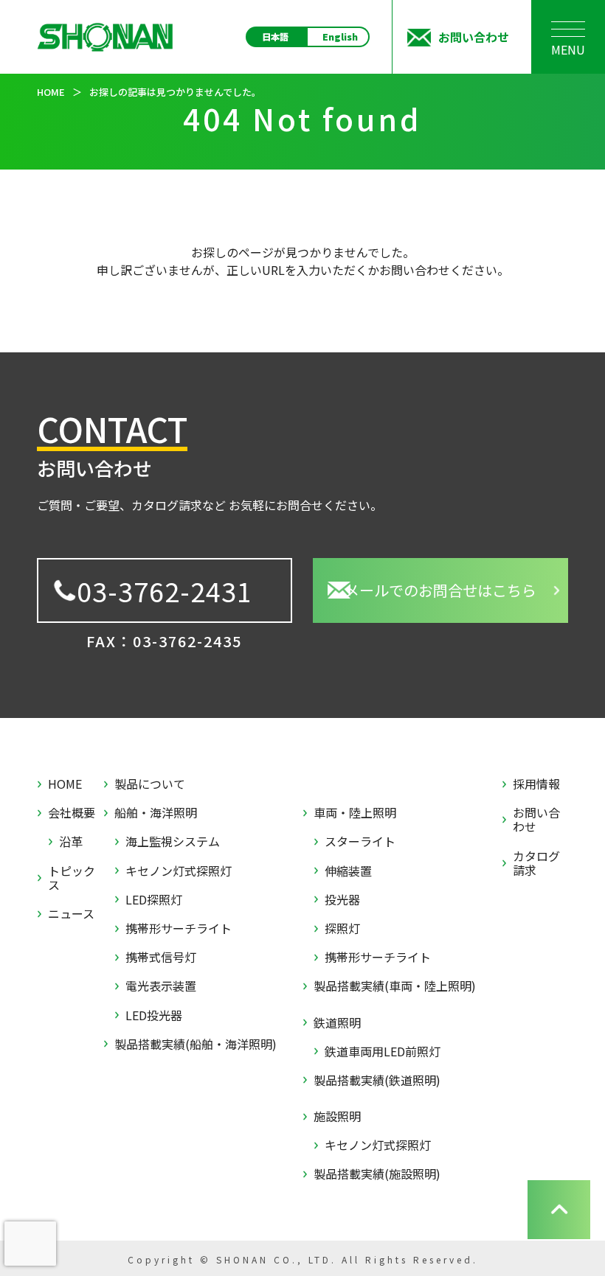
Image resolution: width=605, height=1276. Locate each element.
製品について (149, 784)
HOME (65, 784)
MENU (568, 49)
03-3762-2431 (164, 590)
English (340, 36)
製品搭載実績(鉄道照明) (377, 1080)
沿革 (71, 841)
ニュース (71, 914)
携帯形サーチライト (178, 928)
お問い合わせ (536, 820)
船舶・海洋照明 (155, 813)
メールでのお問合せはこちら (440, 590)
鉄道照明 (337, 1023)
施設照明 (337, 1116)
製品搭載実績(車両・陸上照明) (395, 986)
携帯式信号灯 (160, 957)
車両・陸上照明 (355, 813)
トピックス (71, 878)
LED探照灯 (153, 900)
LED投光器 (153, 1015)
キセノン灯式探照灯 (178, 871)
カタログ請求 (536, 863)
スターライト (360, 841)
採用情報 (536, 784)
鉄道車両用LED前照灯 (382, 1052)
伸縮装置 (348, 871)
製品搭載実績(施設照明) (377, 1174)
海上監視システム (172, 841)
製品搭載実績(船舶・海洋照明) (195, 1044)
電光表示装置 (160, 986)
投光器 (342, 900)
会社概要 (71, 813)
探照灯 (342, 928)
